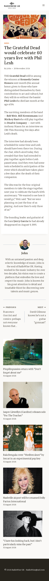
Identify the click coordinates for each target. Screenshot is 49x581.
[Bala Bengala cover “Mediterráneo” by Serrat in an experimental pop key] (24, 438)
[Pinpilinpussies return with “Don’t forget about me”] (24, 352)
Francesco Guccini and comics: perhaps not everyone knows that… (12, 317)
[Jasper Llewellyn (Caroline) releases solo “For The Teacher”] (24, 395)
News (6, 43)
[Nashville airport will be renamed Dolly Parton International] (24, 481)
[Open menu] (43, 5)
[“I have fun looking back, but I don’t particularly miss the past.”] (24, 524)
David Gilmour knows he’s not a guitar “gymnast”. (37, 315)
